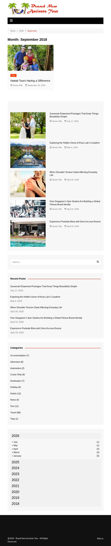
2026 (15, 436)
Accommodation (18, 355)
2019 (15, 498)
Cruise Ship (16, 374)
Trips (12, 419)
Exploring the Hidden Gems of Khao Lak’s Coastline (75, 143)
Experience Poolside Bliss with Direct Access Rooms (75, 221)
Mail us (100, 538)
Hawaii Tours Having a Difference (30, 80)
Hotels (13, 393)
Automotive (15, 368)
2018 (15, 504)
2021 (15, 486)
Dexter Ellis (18, 85)
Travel (13, 412)
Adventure (15, 362)
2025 (15, 462)
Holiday (14, 387)
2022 (15, 480)
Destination (15, 381)
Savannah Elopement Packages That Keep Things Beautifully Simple (43, 286)
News (13, 400)
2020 (15, 492)
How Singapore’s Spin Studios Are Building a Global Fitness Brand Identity (46, 318)
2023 (15, 474)
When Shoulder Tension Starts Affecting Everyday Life (36, 307)
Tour (13, 75)
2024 (15, 468)
